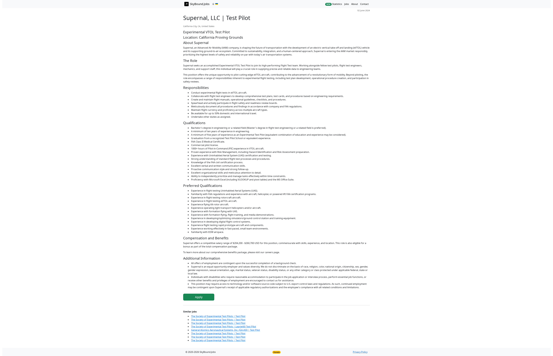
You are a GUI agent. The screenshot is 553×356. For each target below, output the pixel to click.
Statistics (334, 4)
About (354, 4)
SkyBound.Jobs (200, 4)
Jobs (346, 4)
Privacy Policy (360, 352)
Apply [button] (198, 297)
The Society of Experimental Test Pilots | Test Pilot (218, 316)
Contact (364, 4)
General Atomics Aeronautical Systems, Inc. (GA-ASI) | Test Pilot (225, 330)
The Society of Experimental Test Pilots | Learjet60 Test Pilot (223, 326)
